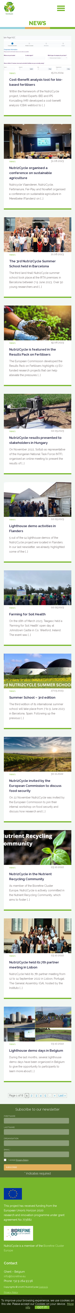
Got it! (42, 1307)
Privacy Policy (22, 1160)
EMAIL (7, 1150)
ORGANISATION (11, 1138)
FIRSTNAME (9, 1116)
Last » (62, 1095)
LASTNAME (9, 1127)
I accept (18, 1160)
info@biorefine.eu (15, 1276)
